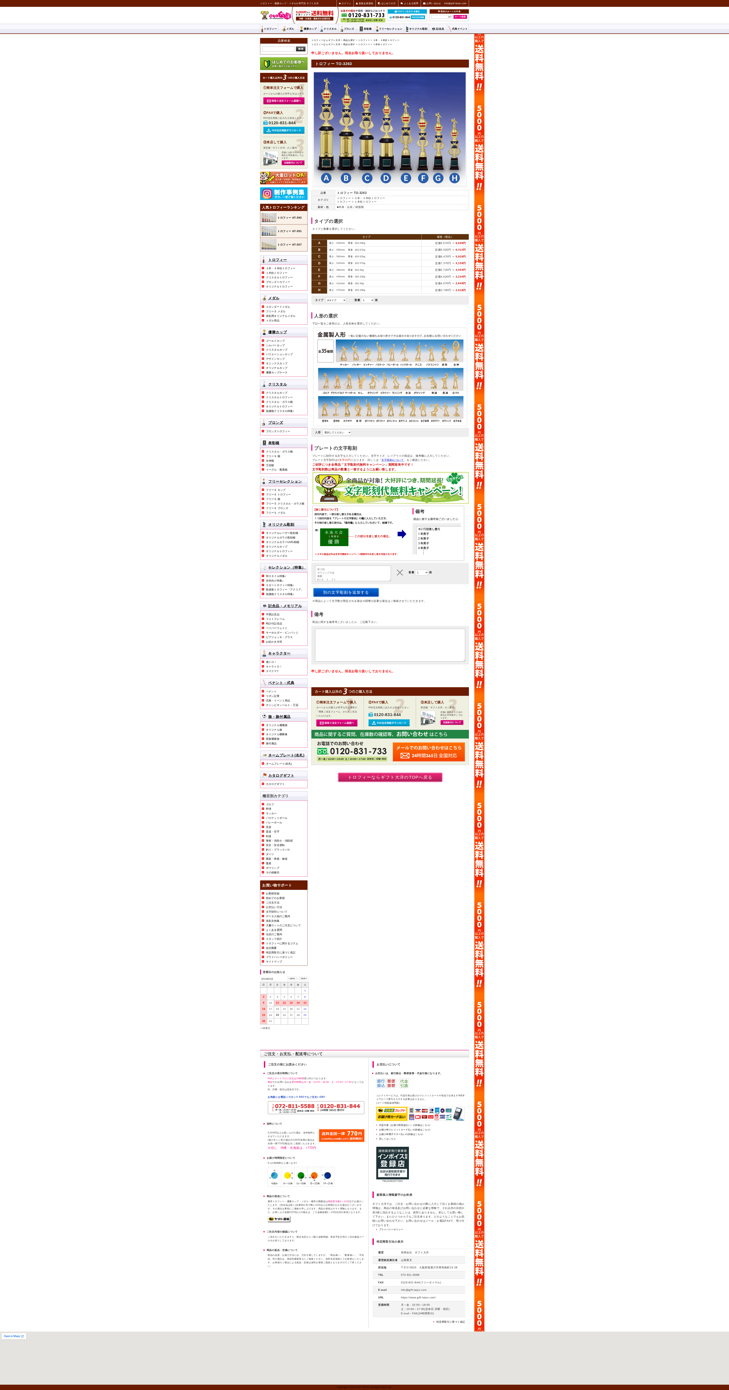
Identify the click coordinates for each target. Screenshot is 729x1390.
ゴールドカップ (275, 340)
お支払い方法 (274, 907)
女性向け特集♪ (274, 580)
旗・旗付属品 (279, 717)
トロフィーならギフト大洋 (325, 40)
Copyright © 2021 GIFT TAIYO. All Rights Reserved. (364, 1387)
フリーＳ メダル (276, 311)
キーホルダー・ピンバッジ (282, 632)
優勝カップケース (276, 372)
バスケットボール (276, 817)
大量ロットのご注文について (283, 925)
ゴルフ (270, 804)
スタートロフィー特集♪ (280, 585)
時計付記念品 (274, 623)
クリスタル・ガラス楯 (279, 401)
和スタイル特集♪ (276, 576)
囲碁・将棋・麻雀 (276, 858)
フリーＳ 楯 (273, 456)
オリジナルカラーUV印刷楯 (282, 542)
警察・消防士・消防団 (279, 840)
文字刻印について (276, 911)
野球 (268, 808)
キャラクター (279, 653)
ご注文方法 (272, 902)
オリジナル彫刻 (281, 524)
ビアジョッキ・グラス (279, 637)
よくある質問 (274, 929)
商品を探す (349, 40)
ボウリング (272, 867)
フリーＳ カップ (276, 489)
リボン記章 (272, 695)
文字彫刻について (392, 459)
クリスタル (330, 28)
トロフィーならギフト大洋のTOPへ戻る (390, 777)
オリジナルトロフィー (279, 286)
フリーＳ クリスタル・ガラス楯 (285, 503)
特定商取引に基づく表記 (281, 952)
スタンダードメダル (278, 306)
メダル (290, 28)
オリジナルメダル (276, 555)
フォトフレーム (275, 618)
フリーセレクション (285, 481)
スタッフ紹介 (274, 938)
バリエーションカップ (279, 354)
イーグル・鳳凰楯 (276, 469)
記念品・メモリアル (285, 606)
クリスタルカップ (276, 349)
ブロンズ (349, 28)
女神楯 (270, 460)
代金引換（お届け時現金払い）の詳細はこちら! (404, 1125)
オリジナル (418, 28)
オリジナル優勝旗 (276, 725)
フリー (390, 28)
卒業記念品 (272, 614)
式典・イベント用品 (278, 700)
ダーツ (270, 854)
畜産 (268, 863)
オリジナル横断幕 (276, 734)
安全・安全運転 (275, 845)
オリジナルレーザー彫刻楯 (282, 532)
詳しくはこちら (387, 1138)
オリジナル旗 (274, 729)
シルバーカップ (275, 345)
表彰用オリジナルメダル (281, 315)
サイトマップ (274, 961)
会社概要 (271, 947)
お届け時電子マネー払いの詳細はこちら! (401, 1134)
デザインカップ (275, 358)
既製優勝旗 (272, 738)
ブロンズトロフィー (278, 281)
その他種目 (272, 872)
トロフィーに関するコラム (282, 943)
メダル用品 (272, 320)
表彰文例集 (272, 920)
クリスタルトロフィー (279, 277)
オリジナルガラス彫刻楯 (281, 537)
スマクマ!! (272, 671)
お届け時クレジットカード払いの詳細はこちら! (404, 1129)
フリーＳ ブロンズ (277, 508)
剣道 (268, 836)
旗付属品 (271, 743)
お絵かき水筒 (274, 641)
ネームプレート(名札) (286, 755)
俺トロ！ (271, 662)
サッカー (271, 813)
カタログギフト (281, 775)
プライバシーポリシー (279, 957)
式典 (460, 28)
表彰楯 (368, 28)
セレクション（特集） (287, 567)
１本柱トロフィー (382, 44)
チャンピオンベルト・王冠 (282, 705)
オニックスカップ (276, 363)
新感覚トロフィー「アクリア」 (285, 589)
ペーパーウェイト (276, 628)
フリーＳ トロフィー (278, 494)
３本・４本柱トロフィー (386, 40)
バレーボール (274, 822)
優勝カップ (310, 28)
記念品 (440, 28)
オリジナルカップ (276, 367)
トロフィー (270, 28)
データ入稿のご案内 (278, 916)
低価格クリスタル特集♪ (280, 410)
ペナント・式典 (281, 683)
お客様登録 (272, 893)
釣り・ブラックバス (278, 849)
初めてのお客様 (275, 898)
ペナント (271, 691)
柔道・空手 (272, 831)
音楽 (268, 827)
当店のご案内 (274, 934)
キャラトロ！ (274, 666)
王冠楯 (270, 465)
